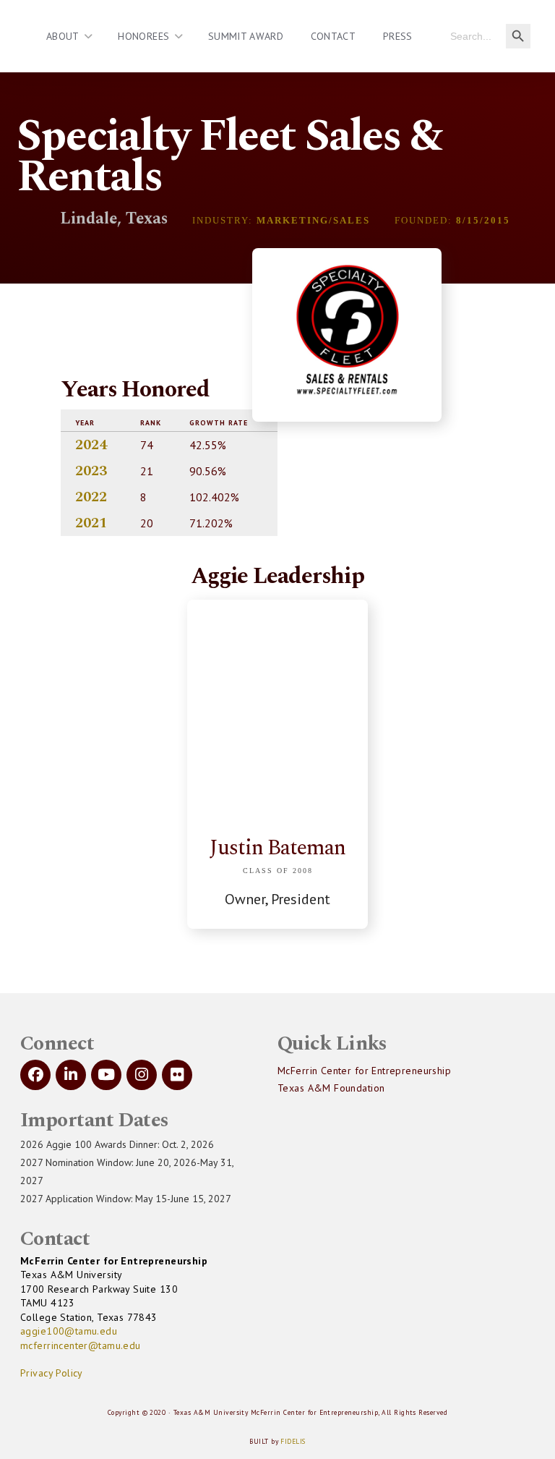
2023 (91, 471)
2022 (91, 497)
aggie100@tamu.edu (68, 1330)
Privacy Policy (51, 1372)
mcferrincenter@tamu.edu (80, 1345)
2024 (91, 445)
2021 (91, 523)
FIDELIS (292, 1441)
